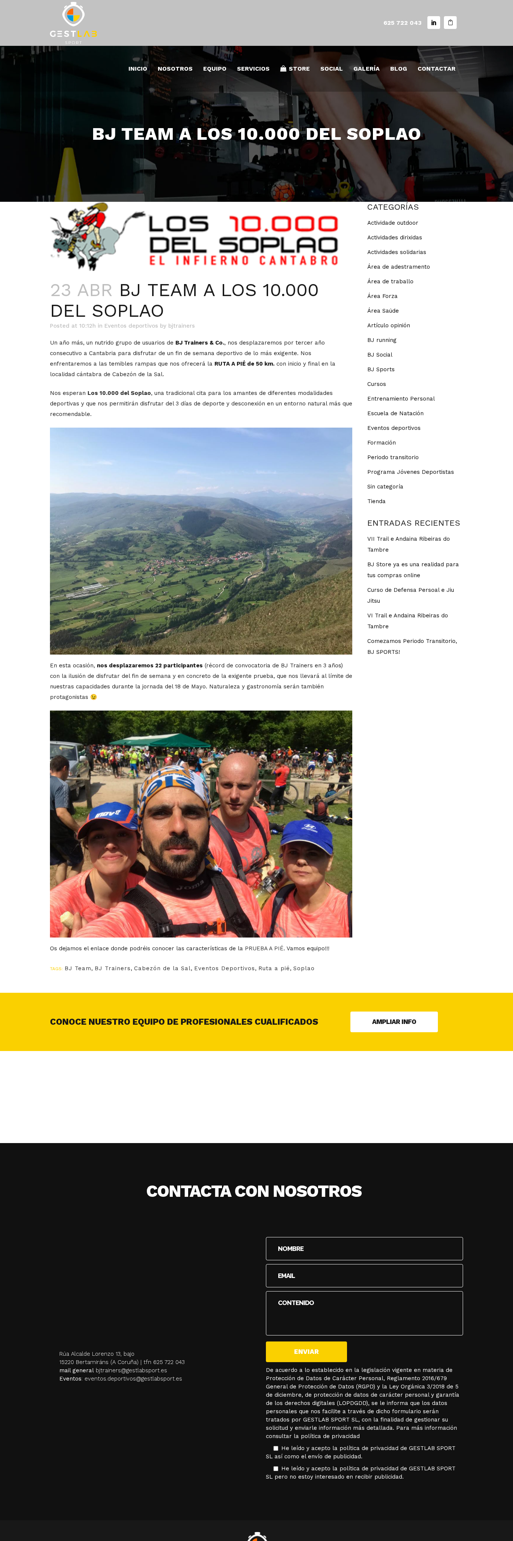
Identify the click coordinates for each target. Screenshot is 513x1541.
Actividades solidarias (396, 252)
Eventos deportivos (131, 325)
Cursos (376, 384)
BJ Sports (381, 369)
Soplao (304, 968)
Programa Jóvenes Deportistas (410, 472)
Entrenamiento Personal (401, 398)
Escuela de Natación (395, 413)
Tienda (376, 501)
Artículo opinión (388, 325)
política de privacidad (330, 1436)
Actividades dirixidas (394, 237)
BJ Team (78, 968)
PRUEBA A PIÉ (264, 948)
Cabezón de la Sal (162, 968)
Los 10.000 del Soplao (119, 393)
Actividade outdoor (392, 222)
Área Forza (382, 296)
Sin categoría (385, 486)
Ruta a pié (274, 968)
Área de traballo (390, 281)
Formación (381, 442)
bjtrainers (181, 325)
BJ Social (379, 354)
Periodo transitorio (393, 457)
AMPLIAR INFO (394, 1021)
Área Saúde (383, 310)
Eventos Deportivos (224, 968)
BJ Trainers (113, 968)
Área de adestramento (398, 266)
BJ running (382, 340)
